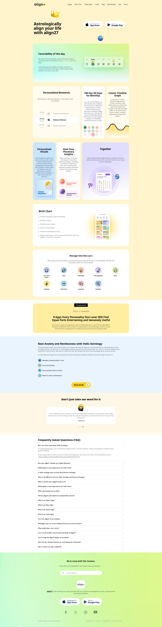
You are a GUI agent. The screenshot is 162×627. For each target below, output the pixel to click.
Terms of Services (117, 621)
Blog (103, 4)
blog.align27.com (46, 449)
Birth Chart (78, 4)
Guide (97, 4)
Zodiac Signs (88, 4)
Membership (111, 4)
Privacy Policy (106, 621)
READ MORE (79, 385)
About (126, 4)
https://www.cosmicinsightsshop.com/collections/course (59, 457)
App (119, 4)
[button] (80, 426)
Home (70, 4)
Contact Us (98, 621)
